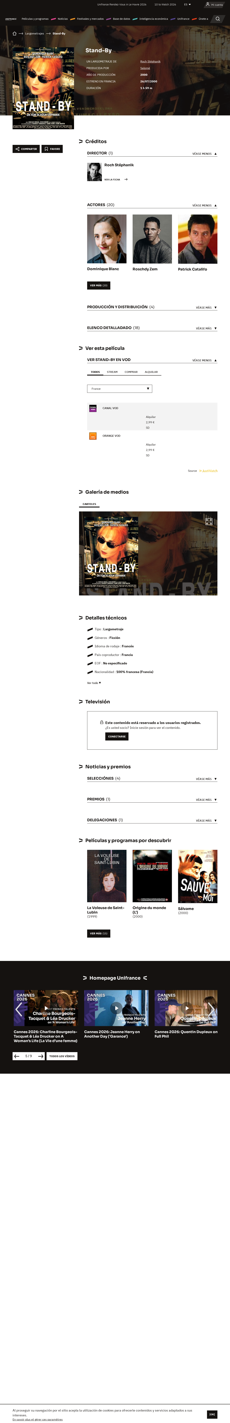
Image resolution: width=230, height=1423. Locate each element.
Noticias (63, 18)
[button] (209, 522)
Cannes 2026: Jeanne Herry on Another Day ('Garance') (111, 1034)
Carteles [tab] (89, 504)
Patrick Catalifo (192, 269)
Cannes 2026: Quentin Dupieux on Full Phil (185, 1034)
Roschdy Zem (145, 269)
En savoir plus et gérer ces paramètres (38, 1419)
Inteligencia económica (153, 18)
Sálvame (186, 909)
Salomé (145, 68)
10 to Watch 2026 (165, 4)
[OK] (212, 1414)
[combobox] (119, 389)
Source (193, 470)
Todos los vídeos (62, 1056)
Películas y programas (35, 18)
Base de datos (121, 18)
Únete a (203, 18)
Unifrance (183, 18)
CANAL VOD (110, 408)
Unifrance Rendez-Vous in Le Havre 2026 (121, 4)
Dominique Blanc (103, 269)
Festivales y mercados (90, 18)
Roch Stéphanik (150, 61)
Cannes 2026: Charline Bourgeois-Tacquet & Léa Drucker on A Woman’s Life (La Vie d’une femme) (44, 1036)
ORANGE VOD (111, 435)
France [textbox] (96, 388)
